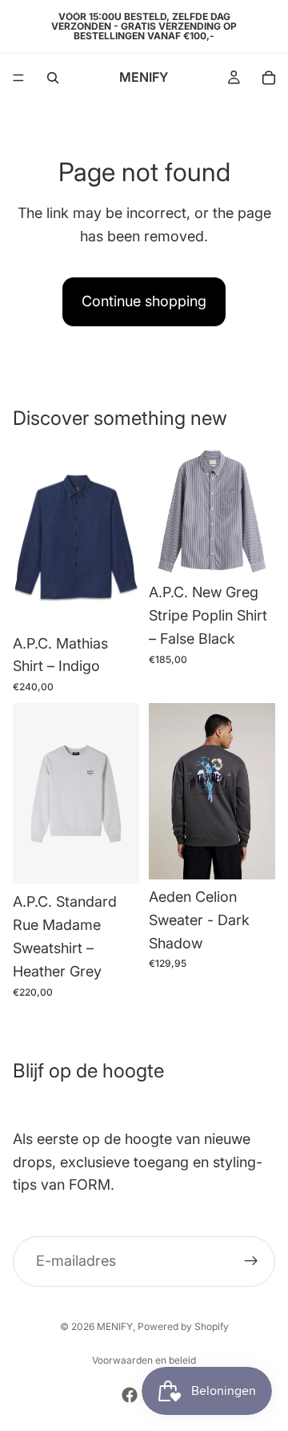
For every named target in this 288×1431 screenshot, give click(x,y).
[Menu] (18, 77)
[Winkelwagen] (268, 77)
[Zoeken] (52, 77)
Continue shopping (144, 301)
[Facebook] (129, 1395)
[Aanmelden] (251, 1261)
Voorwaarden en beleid (144, 1360)
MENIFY (115, 1326)
